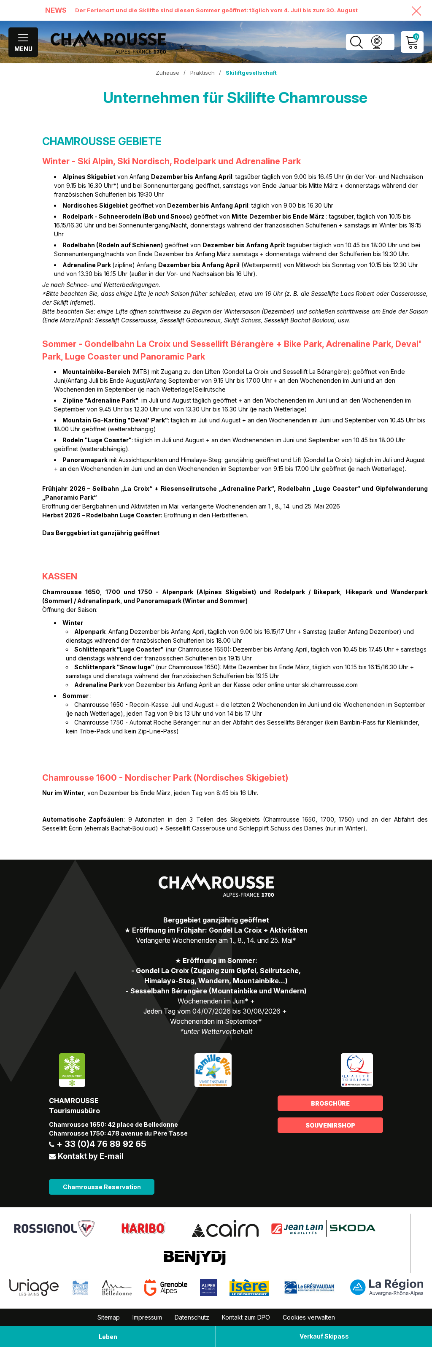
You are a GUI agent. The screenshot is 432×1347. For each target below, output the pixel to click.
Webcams (376, 42)
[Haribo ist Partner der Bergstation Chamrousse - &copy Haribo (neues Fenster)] (143, 1228)
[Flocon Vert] (72, 1069)
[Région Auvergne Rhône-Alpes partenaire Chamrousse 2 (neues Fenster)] (386, 1287)
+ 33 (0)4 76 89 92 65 (101, 1144)
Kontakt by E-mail (91, 1156)
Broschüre (330, 1103)
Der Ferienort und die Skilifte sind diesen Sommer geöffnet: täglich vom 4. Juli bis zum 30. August (216, 10)
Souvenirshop (330, 1125)
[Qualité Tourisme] (357, 1069)
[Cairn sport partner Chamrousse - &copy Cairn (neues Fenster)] (225, 1228)
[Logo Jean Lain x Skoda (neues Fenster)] (323, 1228)
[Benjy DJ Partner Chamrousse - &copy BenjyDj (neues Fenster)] (195, 1257)
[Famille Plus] (212, 1069)
